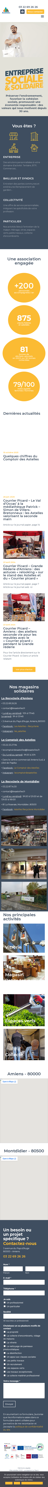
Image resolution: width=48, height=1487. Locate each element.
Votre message (11, 1381)
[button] (42, 16)
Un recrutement (14, 1364)
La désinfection (14, 1353)
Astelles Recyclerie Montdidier (30, 809)
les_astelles (20, 731)
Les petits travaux (15, 1360)
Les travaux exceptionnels (19, 1371)
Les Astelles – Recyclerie (26, 726)
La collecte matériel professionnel (23, 1375)
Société (7, 1311)
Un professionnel (15, 1302)
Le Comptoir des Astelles (26, 768)
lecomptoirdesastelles (25, 773)
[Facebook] (22, 11)
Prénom (6, 1273)
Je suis (6, 1299)
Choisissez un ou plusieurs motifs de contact (21, 1327)
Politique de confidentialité (32, 1483)
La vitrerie (12, 1342)
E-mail (7, 1278)
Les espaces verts (15, 1368)
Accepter (9, 1483)
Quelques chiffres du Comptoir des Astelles (21, 457)
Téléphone (9, 1288)
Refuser (17, 1483)
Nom (6, 1264)
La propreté (12, 1332)
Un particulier (13, 1306)
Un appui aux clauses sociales (21, 1357)
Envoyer (9, 1404)
